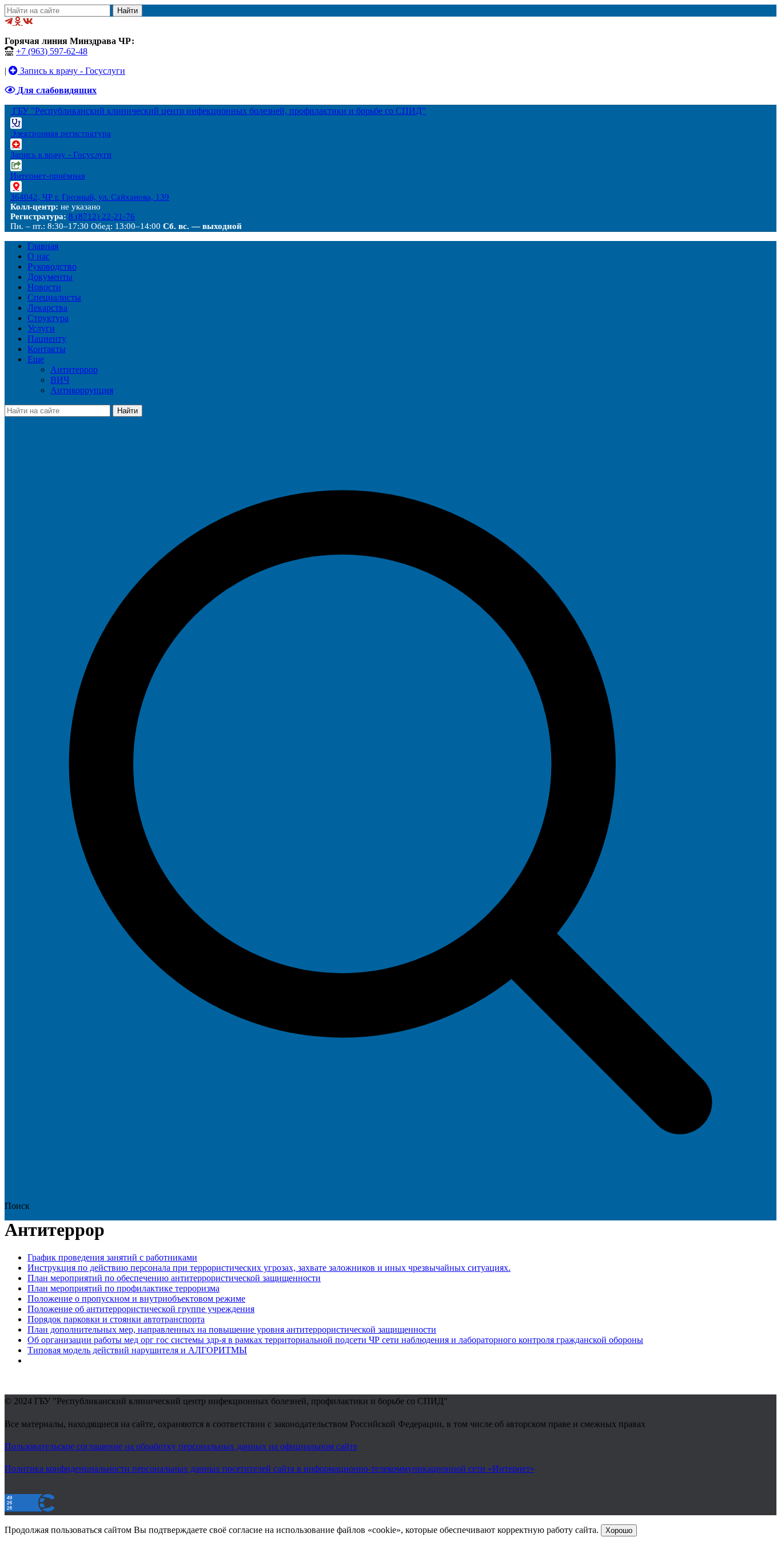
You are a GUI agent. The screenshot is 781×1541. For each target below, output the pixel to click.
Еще (35, 359)
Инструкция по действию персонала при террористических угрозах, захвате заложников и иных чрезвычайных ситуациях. (269, 1268)
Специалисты (54, 297)
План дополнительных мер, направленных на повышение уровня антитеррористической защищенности (231, 1329)
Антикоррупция (81, 390)
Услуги (41, 328)
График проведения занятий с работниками (112, 1257)
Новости (44, 287)
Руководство (52, 266)
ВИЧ (59, 380)
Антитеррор (74, 369)
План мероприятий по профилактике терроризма (123, 1288)
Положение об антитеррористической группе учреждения (140, 1309)
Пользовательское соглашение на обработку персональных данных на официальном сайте (181, 1446)
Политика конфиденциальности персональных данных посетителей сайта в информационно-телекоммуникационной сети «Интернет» (270, 1468)
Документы (50, 277)
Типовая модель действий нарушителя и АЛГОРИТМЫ (137, 1350)
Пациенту (46, 338)
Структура (48, 318)
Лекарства (47, 308)
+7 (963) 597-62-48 (51, 51)
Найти (127, 10)
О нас (38, 256)
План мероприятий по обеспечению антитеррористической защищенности (174, 1278)
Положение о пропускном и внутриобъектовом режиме (136, 1298)
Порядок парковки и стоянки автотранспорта (116, 1319)
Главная (42, 246)
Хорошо (618, 1530)
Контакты (46, 349)
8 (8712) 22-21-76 (102, 216)
